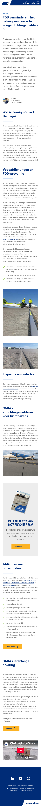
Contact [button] (9, 728)
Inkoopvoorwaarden (26, 790)
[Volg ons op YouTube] (19, 780)
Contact (26, 3)
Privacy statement (12, 788)
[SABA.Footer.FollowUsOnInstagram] (27, 780)
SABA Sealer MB (28, 583)
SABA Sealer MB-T (9, 585)
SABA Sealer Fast (17, 583)
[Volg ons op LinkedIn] (13, 780)
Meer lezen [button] (11, 647)
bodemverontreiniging (10, 239)
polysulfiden (28, 580)
